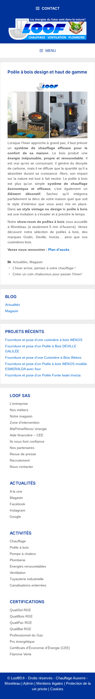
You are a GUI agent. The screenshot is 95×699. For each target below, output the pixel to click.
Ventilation (18, 573)
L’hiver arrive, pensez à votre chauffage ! (44, 268)
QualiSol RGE (20, 610)
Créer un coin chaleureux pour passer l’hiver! (47, 274)
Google (15, 517)
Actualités (20, 262)
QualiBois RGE (21, 616)
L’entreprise (19, 404)
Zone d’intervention (24, 422)
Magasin (36, 262)
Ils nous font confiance (27, 441)
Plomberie (17, 560)
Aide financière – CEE (26, 435)
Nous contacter (21, 467)
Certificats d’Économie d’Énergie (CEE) (40, 648)
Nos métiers (19, 410)
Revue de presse (23, 454)
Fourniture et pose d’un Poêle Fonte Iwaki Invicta (43, 375)
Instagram (17, 510)
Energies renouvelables (28, 566)
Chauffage (18, 541)
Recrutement (20, 460)
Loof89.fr (18, 678)
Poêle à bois (19, 547)
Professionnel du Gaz (26, 635)
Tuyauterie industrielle (27, 579)
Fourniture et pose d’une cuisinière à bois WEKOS (43, 340)
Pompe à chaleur (23, 554)
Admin (28, 683)
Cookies (56, 689)
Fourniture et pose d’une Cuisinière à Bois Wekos (43, 357)
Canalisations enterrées (28, 585)
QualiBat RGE (20, 629)
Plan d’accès (58, 250)
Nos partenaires (22, 448)
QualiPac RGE (21, 623)
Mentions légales (49, 683)
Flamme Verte (20, 654)
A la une (16, 491)
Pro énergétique (22, 641)
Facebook (17, 504)
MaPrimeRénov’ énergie (28, 429)
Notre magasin (21, 416)
